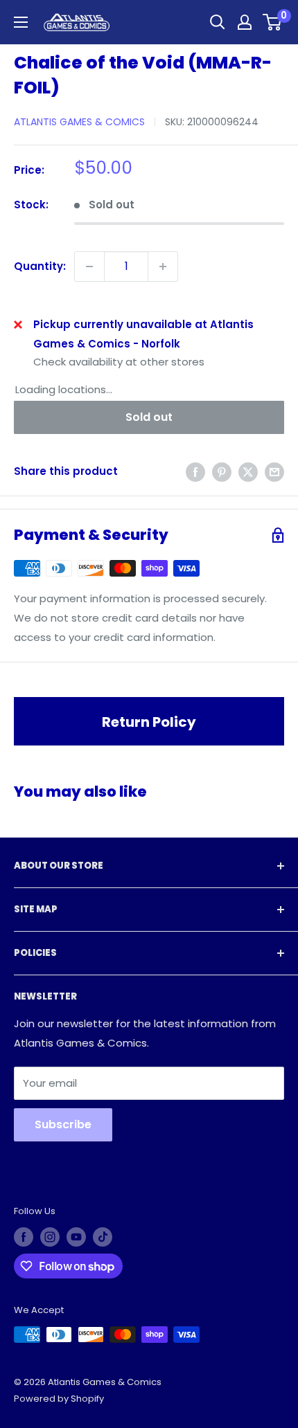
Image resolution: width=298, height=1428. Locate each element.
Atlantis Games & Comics (79, 122)
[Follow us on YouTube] (76, 1237)
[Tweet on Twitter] (248, 472)
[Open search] (217, 22)
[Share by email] (274, 472)
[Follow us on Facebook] (23, 1237)
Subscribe (63, 1124)
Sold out (149, 417)
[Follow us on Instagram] (50, 1237)
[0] (272, 22)
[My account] (245, 22)
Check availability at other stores (118, 361)
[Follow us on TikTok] (102, 1237)
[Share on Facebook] (195, 472)
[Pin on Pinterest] (221, 472)
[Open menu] (21, 22)
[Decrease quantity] (89, 266)
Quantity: (40, 266)
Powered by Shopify (59, 1398)
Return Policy (149, 722)
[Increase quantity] (162, 266)
